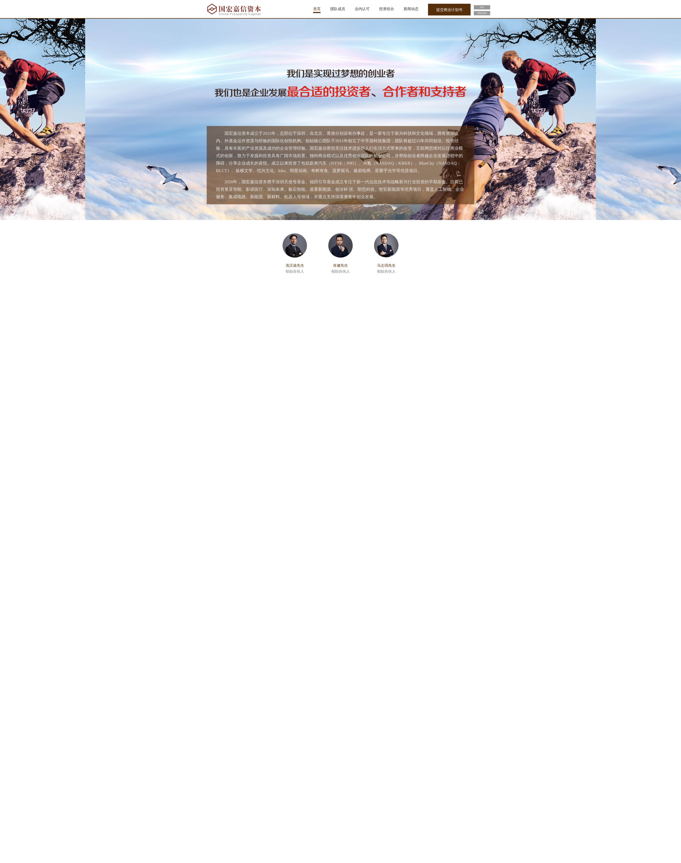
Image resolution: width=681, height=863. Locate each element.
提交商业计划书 (449, 9)
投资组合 (386, 9)
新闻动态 (411, 9)
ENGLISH (482, 13)
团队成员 (337, 9)
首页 (317, 9)
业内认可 (362, 9)
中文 (482, 7)
